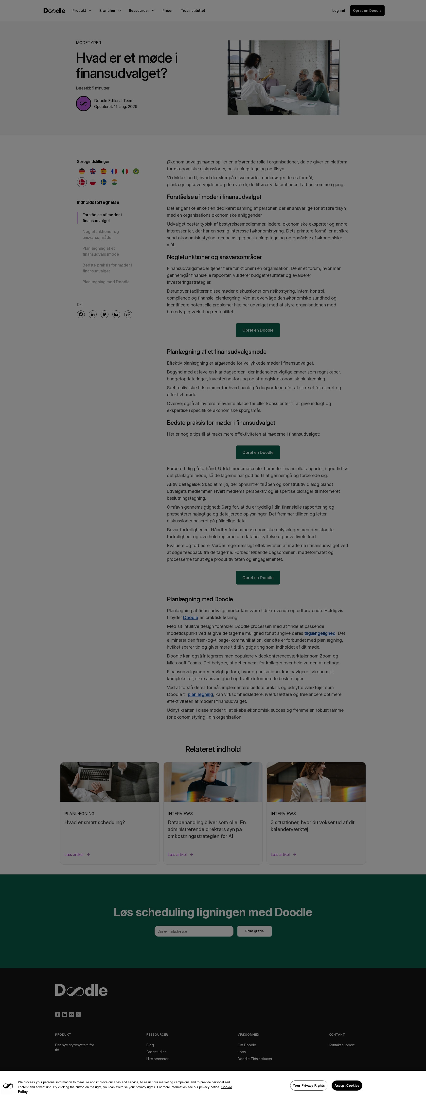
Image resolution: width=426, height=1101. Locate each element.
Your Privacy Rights (309, 1085)
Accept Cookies (347, 1085)
